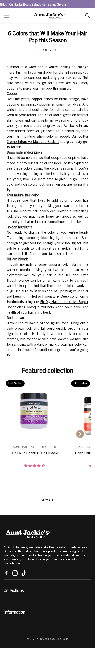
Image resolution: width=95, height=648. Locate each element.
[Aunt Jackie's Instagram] (15, 573)
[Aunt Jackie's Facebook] (6, 573)
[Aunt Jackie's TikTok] (24, 573)
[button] (7, 16)
